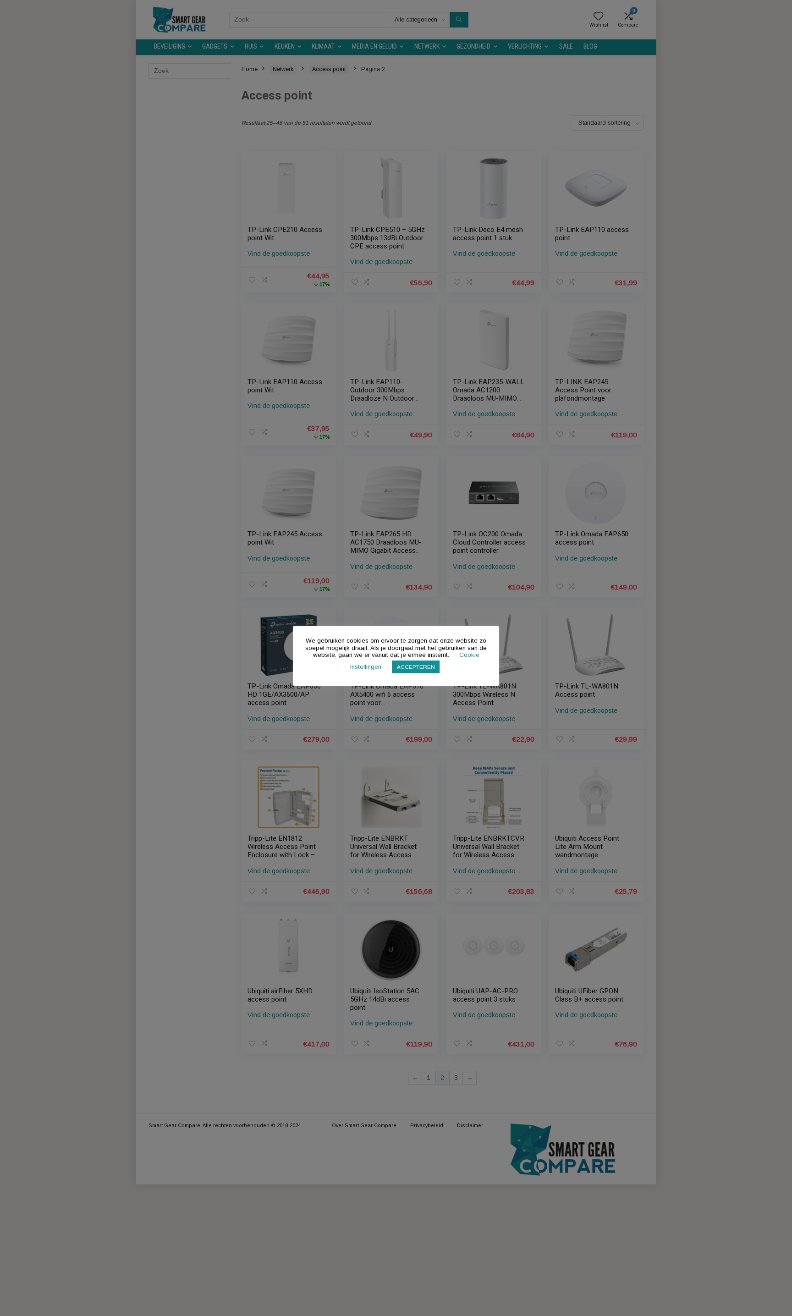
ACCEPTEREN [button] (416, 667)
